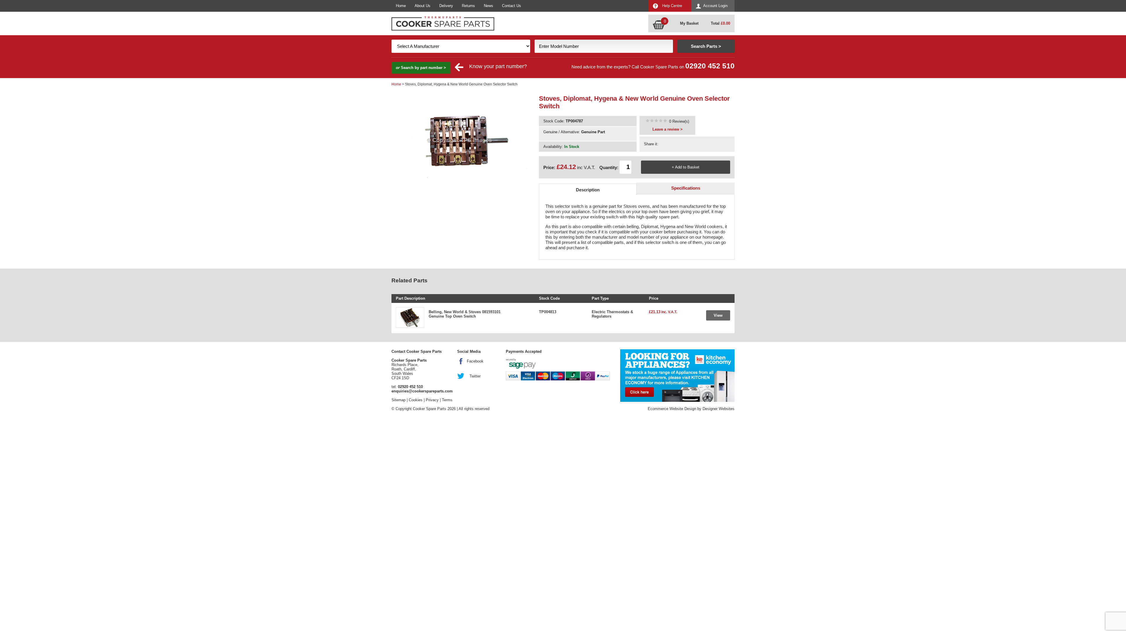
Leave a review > (667, 129)
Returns (468, 6)
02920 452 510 (710, 66)
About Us (422, 6)
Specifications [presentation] (685, 188)
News (488, 6)
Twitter (475, 376)
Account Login (715, 6)
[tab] (588, 189)
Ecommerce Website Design (672, 409)
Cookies (416, 400)
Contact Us (511, 6)
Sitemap (398, 400)
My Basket (689, 23)
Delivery (446, 6)
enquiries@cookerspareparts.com (422, 391)
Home (401, 6)
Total (720, 23)
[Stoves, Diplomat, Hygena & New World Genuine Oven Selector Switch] (656, 121)
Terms (447, 400)
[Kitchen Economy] (677, 375)
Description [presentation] (588, 189)
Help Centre (672, 6)
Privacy (432, 400)
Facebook (475, 361)
